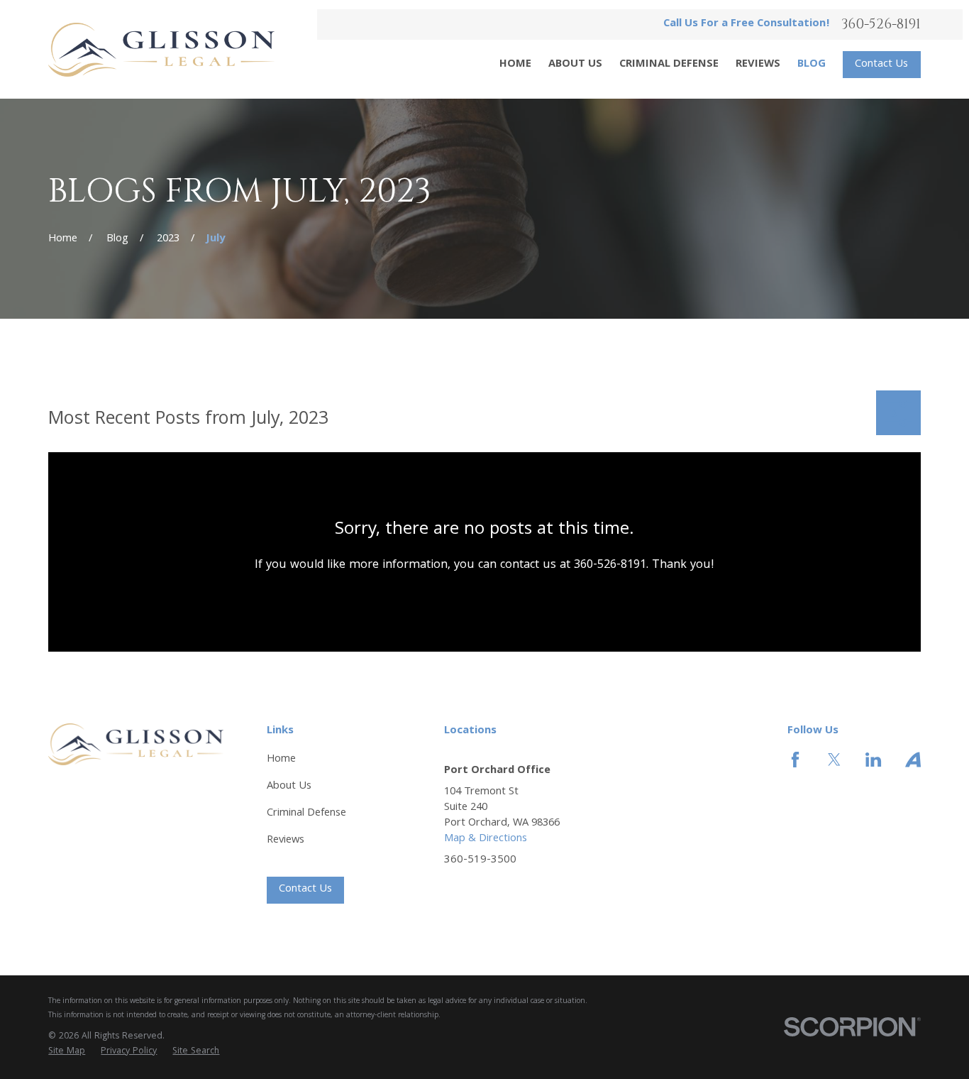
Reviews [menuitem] (758, 64)
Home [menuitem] (515, 64)
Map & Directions (485, 839)
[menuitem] (66, 1052)
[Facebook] (795, 759)
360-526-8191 (881, 24)
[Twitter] (834, 759)
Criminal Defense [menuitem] (669, 64)
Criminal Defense (306, 813)
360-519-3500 (480, 861)
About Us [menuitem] (575, 64)
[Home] (161, 50)
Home (281, 759)
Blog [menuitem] (811, 64)
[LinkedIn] (873, 759)
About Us (289, 786)
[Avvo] (913, 759)
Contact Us (881, 64)
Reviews (285, 840)
